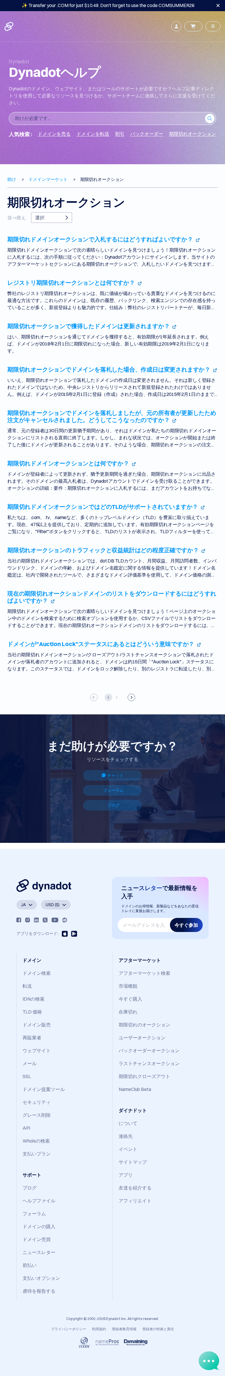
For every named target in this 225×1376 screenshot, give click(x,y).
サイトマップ (133, 1162)
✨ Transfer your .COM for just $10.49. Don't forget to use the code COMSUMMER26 (108, 5)
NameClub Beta (135, 1089)
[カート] (193, 26)
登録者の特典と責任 (158, 1329)
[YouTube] (55, 920)
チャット (115, 775)
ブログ (113, 805)
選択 (40, 218)
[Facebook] (18, 920)
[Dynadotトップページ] (9, 26)
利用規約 (99, 1329)
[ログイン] (176, 26)
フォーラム (113, 790)
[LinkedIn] (36, 920)
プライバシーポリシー (68, 1329)
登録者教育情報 (124, 1329)
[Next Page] (131, 697)
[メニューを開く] (213, 26)
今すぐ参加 (186, 925)
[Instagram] (27, 920)
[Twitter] (45, 920)
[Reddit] (64, 920)
